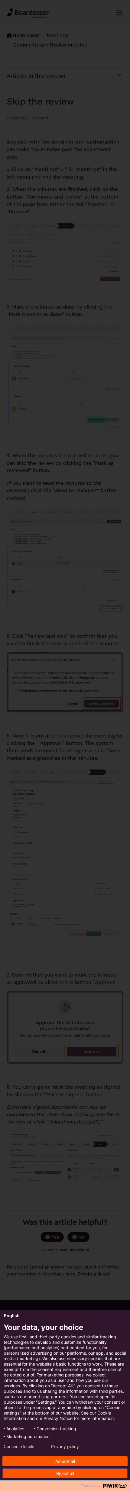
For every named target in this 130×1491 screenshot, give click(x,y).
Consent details (19, 1446)
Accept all (65, 1461)
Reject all (65, 1473)
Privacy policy (65, 1446)
